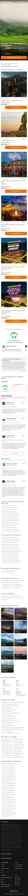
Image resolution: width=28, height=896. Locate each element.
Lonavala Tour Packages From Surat (9, 525)
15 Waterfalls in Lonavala (7, 707)
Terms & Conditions (19, 864)
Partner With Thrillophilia (6, 884)
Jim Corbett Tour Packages (7, 753)
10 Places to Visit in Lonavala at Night (9, 703)
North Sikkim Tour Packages (18, 744)
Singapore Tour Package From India (9, 783)
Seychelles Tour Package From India (9, 794)
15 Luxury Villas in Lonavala (7, 731)
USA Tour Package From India (7, 815)
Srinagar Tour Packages (16, 847)
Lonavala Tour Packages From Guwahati (10, 518)
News (2, 870)
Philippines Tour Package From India (9, 808)
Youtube (18, 884)
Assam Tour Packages (6, 757)
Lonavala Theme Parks (16, 584)
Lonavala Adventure (15, 587)
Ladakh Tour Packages (18, 739)
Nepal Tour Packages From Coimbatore (9, 546)
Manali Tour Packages (5, 839)
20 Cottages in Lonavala (7, 714)
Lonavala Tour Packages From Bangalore (10, 512)
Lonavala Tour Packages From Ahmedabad (10, 514)
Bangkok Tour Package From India (8, 788)
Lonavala (15, 63)
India (5, 63)
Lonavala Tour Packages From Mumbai (9, 509)
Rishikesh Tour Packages (19, 753)
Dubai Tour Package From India (8, 786)
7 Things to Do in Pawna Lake (7, 723)
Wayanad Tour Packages (6, 843)
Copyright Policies (18, 868)
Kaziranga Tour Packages (7, 748)
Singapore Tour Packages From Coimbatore (10, 539)
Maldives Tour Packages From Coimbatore (10, 549)
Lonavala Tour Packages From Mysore (9, 527)
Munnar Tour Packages (15, 843)
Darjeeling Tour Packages (15, 830)
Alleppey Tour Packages (6, 849)
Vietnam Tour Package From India (8, 765)
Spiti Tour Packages (14, 824)
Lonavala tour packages (20, 362)
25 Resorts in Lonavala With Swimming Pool (10, 732)
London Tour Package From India (8, 803)
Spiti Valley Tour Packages (17, 742)
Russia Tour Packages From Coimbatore (10, 555)
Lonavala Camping (15, 582)
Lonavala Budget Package (7, 140)
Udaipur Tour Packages (18, 841)
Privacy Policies (18, 866)
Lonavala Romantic (6, 587)
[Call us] (2, 107)
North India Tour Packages (16, 751)
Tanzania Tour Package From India (9, 806)
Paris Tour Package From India (8, 795)
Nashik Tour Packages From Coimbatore (10, 557)
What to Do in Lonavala (6, 597)
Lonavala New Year (5, 582)
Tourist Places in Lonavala (14, 596)
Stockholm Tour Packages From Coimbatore (10, 548)
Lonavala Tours (5, 596)
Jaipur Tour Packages (17, 749)
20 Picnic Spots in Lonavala (19, 727)
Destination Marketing (5, 886)
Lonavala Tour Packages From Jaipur (9, 521)
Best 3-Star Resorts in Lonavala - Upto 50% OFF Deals (12, 729)
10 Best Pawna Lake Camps (7, 711)
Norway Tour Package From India (8, 790)
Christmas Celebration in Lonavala (9, 725)
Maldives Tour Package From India (8, 770)
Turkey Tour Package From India (8, 792)
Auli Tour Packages (5, 755)
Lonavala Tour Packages (6, 64)
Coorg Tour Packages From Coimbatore (10, 553)
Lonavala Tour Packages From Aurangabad (10, 520)
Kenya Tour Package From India (8, 767)
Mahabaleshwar (5, 671)
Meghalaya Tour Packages (7, 739)
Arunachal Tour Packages (19, 746)
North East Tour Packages (18, 748)
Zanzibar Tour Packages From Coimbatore (10, 558)
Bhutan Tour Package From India (8, 776)
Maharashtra (10, 63)
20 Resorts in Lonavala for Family (8, 718)
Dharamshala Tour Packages (18, 757)
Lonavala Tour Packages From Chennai (10, 507)
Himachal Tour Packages (7, 749)
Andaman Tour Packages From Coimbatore (10, 562)
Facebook (19, 877)
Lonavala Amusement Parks (7, 586)
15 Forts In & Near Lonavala (7, 727)
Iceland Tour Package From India (8, 768)
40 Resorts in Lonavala (6, 702)
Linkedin (18, 882)
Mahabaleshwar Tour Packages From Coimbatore (12, 551)
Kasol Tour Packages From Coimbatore (9, 537)
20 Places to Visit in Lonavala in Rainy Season (11, 722)
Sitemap (2, 882)
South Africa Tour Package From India (9, 801)
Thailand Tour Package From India (9, 785)
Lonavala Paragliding (6, 584)
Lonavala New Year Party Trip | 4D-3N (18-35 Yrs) (12, 224)
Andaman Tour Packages (7, 744)
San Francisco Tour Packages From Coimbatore (11, 560)
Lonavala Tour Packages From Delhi (9, 516)
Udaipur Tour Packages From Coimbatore (10, 544)
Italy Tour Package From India (8, 797)
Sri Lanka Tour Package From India (8, 763)
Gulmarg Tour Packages (15, 755)
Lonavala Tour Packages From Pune (9, 505)
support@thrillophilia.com (8, 877)
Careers (2, 866)
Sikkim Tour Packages (5, 830)
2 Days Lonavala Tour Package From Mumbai (11, 100)
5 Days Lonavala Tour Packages (8, 572)
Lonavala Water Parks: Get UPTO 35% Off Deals (11, 712)
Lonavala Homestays (18, 586)
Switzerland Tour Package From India (9, 777)
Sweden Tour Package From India (8, 805)
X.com (18, 880)
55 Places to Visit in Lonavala (18, 702)
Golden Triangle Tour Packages (7, 841)
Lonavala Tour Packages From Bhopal (9, 529)
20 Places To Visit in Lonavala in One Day (10, 705)
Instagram (18, 879)
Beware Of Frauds (6, 872)
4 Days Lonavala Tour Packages (8, 570)
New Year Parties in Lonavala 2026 (8, 709)
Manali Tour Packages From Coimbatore (10, 540)
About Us (3, 864)
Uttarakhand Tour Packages (7, 746)
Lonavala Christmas (20, 580)
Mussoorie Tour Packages (15, 845)
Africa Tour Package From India (8, 772)
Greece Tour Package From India (8, 799)
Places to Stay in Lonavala (17, 597)
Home (2, 63)
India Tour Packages (6, 751)
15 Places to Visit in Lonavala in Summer (10, 720)
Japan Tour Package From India (8, 781)
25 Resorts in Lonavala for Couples (8, 716)
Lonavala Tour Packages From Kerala (9, 511)
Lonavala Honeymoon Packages (8, 580)
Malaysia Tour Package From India (9, 774)
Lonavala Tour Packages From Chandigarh (10, 530)
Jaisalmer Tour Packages (15, 839)
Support (2, 879)
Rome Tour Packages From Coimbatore (9, 542)
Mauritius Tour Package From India (9, 779)
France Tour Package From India (8, 810)
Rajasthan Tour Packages (18, 740)
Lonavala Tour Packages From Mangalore (10, 523)
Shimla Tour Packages (5, 845)
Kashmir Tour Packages (6, 740)
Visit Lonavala (4, 599)
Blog (2, 880)
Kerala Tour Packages (6, 742)
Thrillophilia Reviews (5, 868)
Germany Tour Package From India (9, 814)
